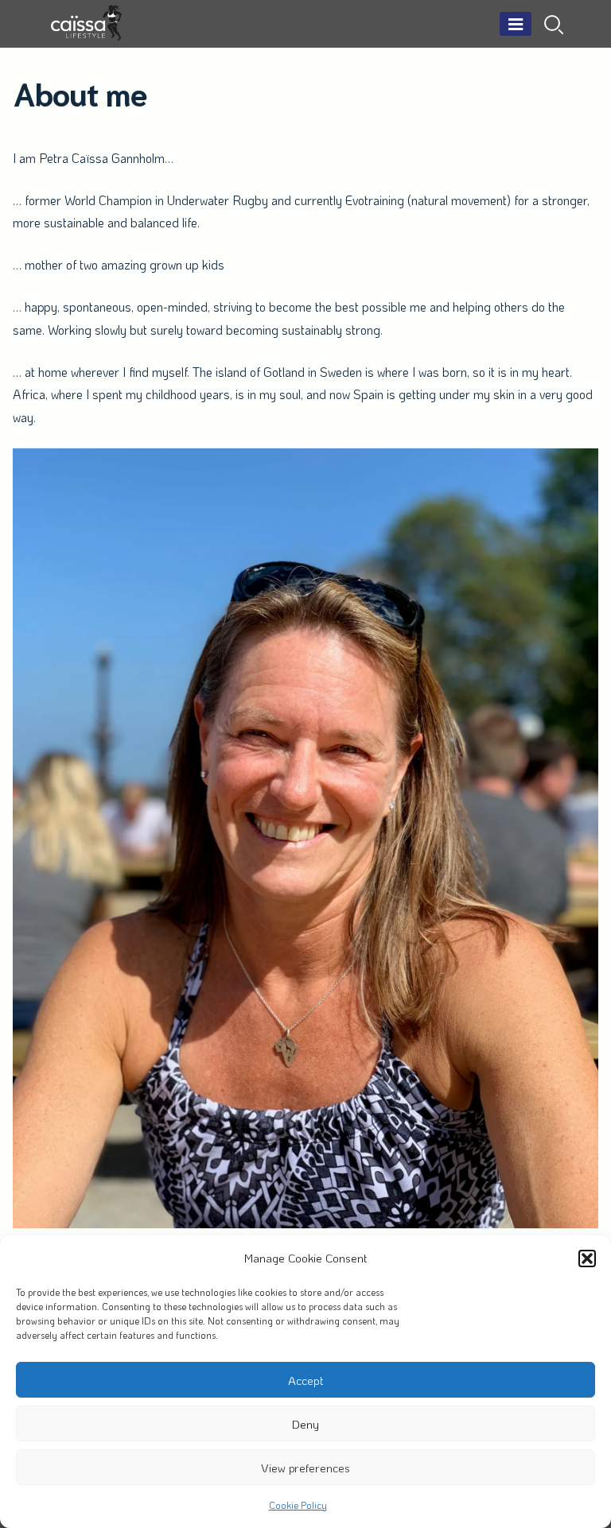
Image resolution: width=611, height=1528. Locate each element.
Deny (305, 1424)
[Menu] (515, 24)
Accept (306, 1380)
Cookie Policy (298, 1505)
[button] (587, 1258)
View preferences (305, 1468)
